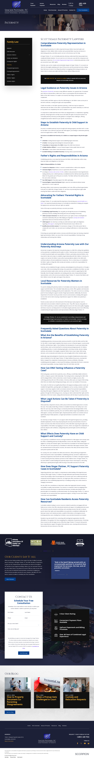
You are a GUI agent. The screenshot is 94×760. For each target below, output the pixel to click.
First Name (10, 612)
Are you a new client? (13, 623)
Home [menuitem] (45, 10)
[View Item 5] (61, 574)
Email (26, 618)
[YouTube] (85, 743)
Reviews (64, 4)
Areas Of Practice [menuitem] (63, 10)
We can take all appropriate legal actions (63, 60)
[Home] (16, 7)
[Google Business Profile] (88, 743)
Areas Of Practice (45, 725)
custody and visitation (78, 217)
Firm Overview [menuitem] (52, 10)
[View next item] (53, 551)
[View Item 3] (59, 574)
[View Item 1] (57, 574)
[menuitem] (18, 48)
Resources (53, 4)
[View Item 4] (60, 574)
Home (29, 725)
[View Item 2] (58, 574)
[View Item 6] (62, 574)
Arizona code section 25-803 (56, 172)
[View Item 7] (63, 574)
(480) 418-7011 (37, 572)
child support (51, 224)
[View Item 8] (64, 574)
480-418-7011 (83, 4)
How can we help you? (13, 629)
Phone (9, 618)
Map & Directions (9, 741)
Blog (59, 4)
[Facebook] (77, 743)
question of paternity (48, 91)
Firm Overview (36, 725)
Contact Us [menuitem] (72, 10)
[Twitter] (81, 743)
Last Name (27, 612)
